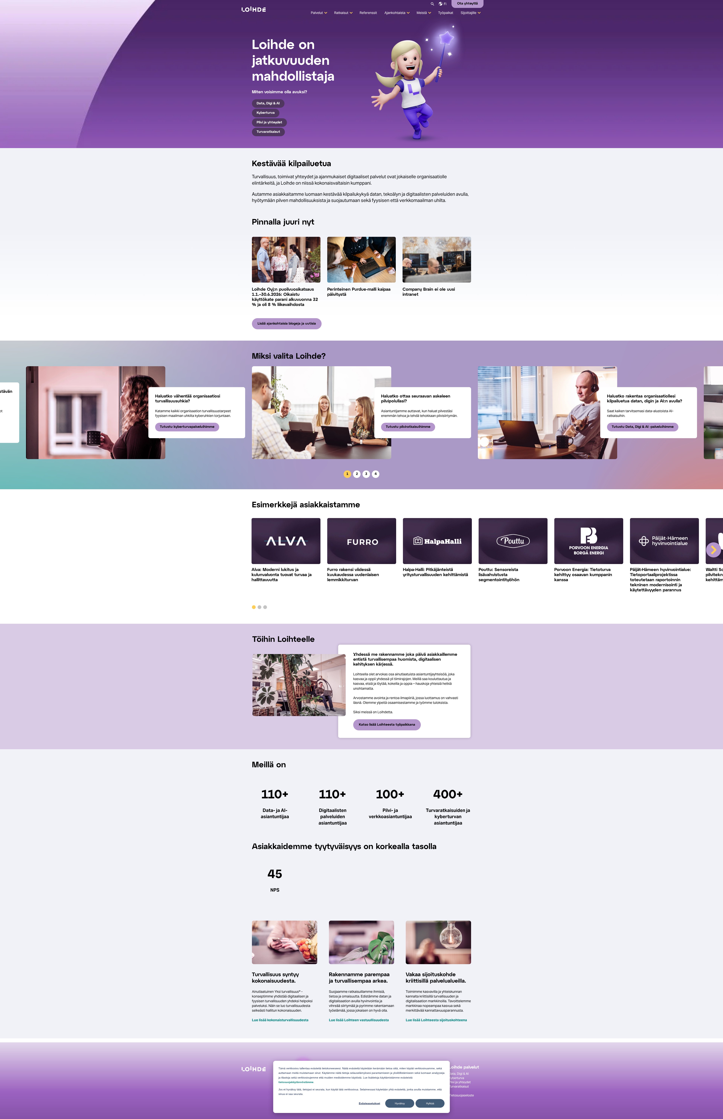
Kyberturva (266, 113)
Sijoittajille (468, 13)
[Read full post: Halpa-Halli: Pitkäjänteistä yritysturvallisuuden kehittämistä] (437, 542)
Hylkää (430, 1103)
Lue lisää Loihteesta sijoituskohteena (436, 1020)
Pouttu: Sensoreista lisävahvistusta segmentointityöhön (499, 575)
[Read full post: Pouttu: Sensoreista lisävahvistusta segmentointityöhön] (513, 542)
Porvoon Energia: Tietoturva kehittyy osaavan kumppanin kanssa (583, 575)
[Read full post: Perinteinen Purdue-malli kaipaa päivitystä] (361, 285)
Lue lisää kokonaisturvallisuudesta (280, 1020)
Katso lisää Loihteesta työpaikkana (387, 724)
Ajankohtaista (394, 13)
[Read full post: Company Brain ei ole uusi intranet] (437, 285)
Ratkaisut (341, 13)
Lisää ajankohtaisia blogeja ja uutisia (287, 323)
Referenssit (368, 13)
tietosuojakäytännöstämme (295, 1082)
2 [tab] (357, 474)
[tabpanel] (361, 412)
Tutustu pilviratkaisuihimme (408, 427)
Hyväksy (400, 1103)
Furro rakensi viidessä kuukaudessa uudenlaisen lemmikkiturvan (353, 575)
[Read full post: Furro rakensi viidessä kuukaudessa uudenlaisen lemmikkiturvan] (361, 542)
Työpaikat (445, 13)
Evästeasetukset (369, 1103)
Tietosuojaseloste (461, 1095)
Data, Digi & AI (268, 103)
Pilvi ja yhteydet (269, 122)
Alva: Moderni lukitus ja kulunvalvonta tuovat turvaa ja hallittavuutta (282, 575)
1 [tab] (347, 474)
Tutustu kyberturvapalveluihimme (187, 427)
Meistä (422, 13)
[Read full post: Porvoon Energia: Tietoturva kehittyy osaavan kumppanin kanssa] (588, 542)
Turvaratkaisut (268, 132)
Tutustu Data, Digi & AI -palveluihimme (643, 427)
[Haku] (432, 4)
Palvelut (317, 13)
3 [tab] (366, 474)
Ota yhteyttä (467, 3)
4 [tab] (376, 474)
